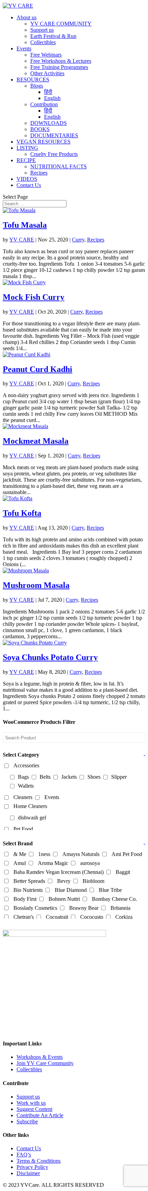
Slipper (119, 777)
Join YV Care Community (45, 1063)
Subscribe (27, 1121)
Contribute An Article (40, 1115)
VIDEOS (27, 179)
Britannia (120, 908)
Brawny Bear (83, 908)
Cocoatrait (57, 917)
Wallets (26, 786)
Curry (78, 240)
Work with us (31, 1103)
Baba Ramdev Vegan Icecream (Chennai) (58, 872)
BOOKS (40, 129)
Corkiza (124, 917)
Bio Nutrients (28, 890)
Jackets (69, 777)
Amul (19, 863)
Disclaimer (28, 1173)
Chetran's (23, 917)
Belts (45, 777)
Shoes (94, 777)
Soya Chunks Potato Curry (50, 657)
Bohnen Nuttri (64, 899)
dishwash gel (32, 817)
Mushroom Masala (36, 585)
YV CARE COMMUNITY (61, 24)
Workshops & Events (40, 1057)
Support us (42, 30)
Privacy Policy (32, 1167)
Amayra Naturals (80, 854)
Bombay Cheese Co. (114, 899)
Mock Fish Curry (33, 297)
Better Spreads (29, 881)
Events (24, 48)
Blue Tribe (110, 890)
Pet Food (23, 829)
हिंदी (48, 92)
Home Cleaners (30, 806)
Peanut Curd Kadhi (37, 369)
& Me (19, 854)
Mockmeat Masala (35, 440)
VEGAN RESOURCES (44, 142)
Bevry (64, 881)
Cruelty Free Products (54, 154)
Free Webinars (46, 55)
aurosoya (90, 863)
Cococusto (91, 917)
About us (26, 17)
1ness (44, 854)
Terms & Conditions (39, 1161)
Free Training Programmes (59, 67)
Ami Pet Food (127, 854)
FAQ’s (24, 1155)
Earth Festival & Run (53, 36)
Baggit (123, 872)
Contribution (44, 104)
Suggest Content (34, 1109)
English (52, 98)
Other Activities (47, 73)
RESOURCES (33, 79)
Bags (23, 777)
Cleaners (22, 797)
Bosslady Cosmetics (35, 908)
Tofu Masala (25, 224)
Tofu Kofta (22, 513)
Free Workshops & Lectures (60, 61)
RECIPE (26, 160)
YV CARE (21, 240)
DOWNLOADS (48, 123)
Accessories (26, 765)
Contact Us (29, 185)
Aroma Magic (53, 863)
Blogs (36, 86)
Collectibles (43, 42)
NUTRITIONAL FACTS (58, 166)
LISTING (27, 148)
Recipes (38, 173)
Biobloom (93, 881)
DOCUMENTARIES (54, 135)
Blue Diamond (71, 890)
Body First (24, 899)
